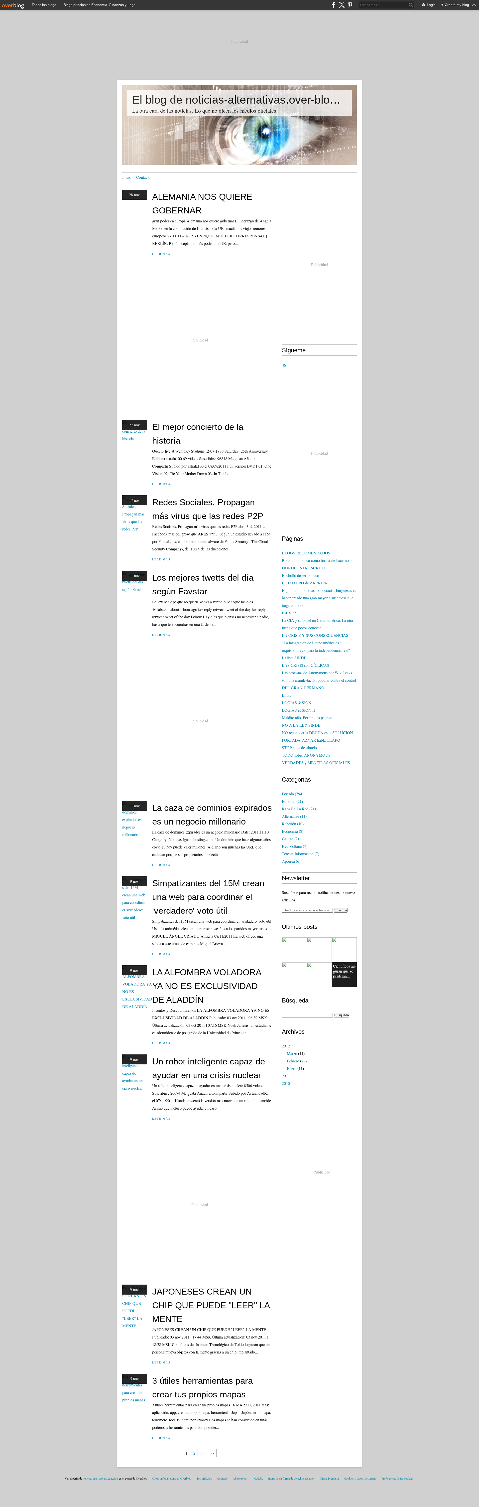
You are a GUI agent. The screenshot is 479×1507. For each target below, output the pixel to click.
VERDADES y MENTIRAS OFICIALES (316, 762)
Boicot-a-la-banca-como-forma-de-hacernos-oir (319, 560)
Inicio (126, 177)
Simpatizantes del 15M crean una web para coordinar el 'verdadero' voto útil (208, 896)
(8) (292, 831)
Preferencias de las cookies (397, 1478)
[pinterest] (350, 5)
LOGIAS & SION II (298, 710)
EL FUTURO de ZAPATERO (306, 582)
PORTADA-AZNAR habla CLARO (311, 740)
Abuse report (241, 1478)
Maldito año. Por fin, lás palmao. (307, 717)
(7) (290, 838)
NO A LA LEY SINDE (301, 725)
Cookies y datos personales (360, 1478)
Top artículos (204, 1478)
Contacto (143, 177)
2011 (286, 1075)
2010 (286, 1083)
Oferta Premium (329, 1478)
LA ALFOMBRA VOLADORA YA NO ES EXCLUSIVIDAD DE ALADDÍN (206, 986)
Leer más (161, 254)
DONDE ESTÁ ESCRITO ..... (306, 567)
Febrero (293, 1060)
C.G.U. (258, 1478)
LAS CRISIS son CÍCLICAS (305, 665)
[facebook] (333, 5)
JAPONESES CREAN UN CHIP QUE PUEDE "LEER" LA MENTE (210, 1305)
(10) (293, 823)
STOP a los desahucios (300, 747)
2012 (286, 1045)
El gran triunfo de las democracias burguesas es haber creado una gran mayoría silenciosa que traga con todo (319, 598)
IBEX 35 (289, 612)
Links (286, 695)
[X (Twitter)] (342, 5)
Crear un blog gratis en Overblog (171, 1478)
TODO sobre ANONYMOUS (306, 755)
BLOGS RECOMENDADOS (306, 552)
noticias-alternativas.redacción (100, 1478)
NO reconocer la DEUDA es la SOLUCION (317, 732)
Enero (291, 1068)
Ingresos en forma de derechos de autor (291, 1478)
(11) (294, 816)
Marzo (292, 1053)
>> (212, 1453)
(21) (292, 801)
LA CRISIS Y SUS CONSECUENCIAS (315, 635)
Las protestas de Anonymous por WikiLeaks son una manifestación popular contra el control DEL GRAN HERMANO (319, 680)
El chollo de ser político (300, 575)
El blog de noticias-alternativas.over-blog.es (239, 99)
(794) (292, 793)
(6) (291, 861)
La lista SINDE (294, 657)
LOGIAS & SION (296, 702)
